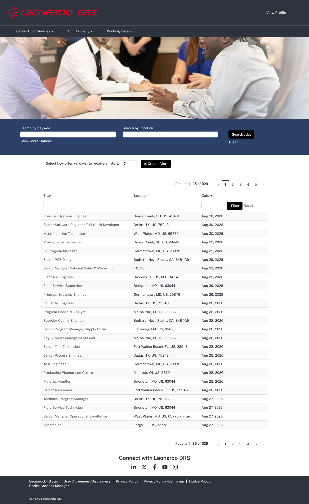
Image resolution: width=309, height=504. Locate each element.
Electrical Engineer (58, 277)
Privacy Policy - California (164, 481)
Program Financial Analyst (64, 312)
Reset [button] (248, 205)
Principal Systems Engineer (65, 216)
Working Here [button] (118, 31)
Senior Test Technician (61, 346)
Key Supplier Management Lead (69, 338)
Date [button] (206, 195)
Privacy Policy (127, 481)
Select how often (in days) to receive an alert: (82, 163)
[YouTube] (165, 468)
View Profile (276, 12)
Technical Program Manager (65, 399)
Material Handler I (57, 381)
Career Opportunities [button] (33, 31)
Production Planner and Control (68, 372)
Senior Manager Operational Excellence (75, 416)
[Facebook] (154, 468)
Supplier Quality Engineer (64, 320)
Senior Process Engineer (63, 355)
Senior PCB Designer (60, 260)
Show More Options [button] (36, 141)
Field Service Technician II (64, 407)
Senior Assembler (57, 390)
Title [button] (47, 195)
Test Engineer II (56, 364)
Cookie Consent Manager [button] (49, 486)
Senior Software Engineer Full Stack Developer (81, 225)
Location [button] (140, 195)
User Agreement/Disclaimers (87, 481)
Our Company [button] (79, 31)
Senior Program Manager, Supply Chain (74, 329)
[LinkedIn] (134, 468)
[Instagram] (175, 468)
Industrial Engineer (58, 303)
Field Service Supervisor (63, 286)
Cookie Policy (199, 481)
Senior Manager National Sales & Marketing (78, 268)
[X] (144, 468)
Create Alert (157, 164)
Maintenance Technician (62, 242)
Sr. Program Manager (60, 251)
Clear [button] (233, 142)
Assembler (52, 425)
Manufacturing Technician (64, 233)
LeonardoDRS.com (43, 481)
